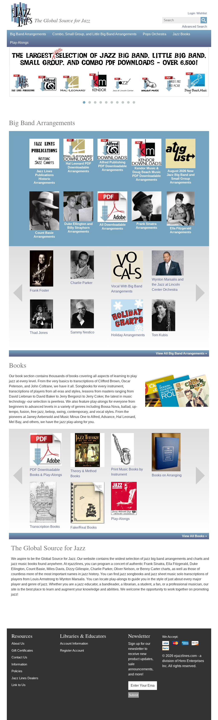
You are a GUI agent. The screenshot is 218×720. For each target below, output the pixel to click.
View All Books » (194, 536)
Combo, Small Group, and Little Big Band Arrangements (94, 34)
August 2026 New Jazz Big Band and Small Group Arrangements (181, 176)
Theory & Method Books (83, 473)
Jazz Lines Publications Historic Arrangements (44, 176)
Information (19, 664)
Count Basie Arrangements (44, 234)
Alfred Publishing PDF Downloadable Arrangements (112, 166)
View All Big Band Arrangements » (181, 353)
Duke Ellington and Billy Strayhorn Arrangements (78, 227)
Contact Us (19, 657)
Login (191, 13)
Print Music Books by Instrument (127, 471)
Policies (16, 671)
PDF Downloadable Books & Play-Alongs (46, 472)
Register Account (72, 650)
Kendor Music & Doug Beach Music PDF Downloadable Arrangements (146, 173)
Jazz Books (181, 34)
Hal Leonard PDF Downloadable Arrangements (78, 167)
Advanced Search (194, 26)
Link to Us (18, 685)
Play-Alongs (19, 42)
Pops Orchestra (154, 34)
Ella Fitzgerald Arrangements (180, 230)
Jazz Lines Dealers (24, 678)
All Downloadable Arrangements (112, 226)
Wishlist (201, 13)
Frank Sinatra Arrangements (146, 225)
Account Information (74, 643)
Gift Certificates (22, 650)
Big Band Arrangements (28, 34)
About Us (17, 643)
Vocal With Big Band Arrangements (126, 288)
